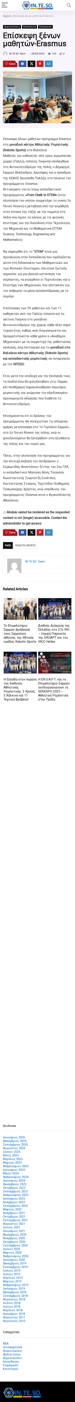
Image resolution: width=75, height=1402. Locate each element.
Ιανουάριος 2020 (14, 1260)
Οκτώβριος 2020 (14, 1242)
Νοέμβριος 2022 (14, 1202)
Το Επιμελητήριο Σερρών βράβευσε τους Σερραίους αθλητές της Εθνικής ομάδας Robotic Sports (20, 633)
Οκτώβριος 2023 (14, 1188)
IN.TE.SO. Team (16, 53)
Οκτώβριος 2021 (14, 1216)
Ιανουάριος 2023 (14, 1198)
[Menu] (5, 5)
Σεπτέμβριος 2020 (15, 1245)
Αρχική (7, 16)
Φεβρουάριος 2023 (15, 1195)
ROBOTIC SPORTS (25, 545)
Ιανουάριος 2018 (14, 1314)
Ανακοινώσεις (12, 1351)
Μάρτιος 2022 (12, 1209)
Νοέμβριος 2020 (14, 1238)
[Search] (69, 5)
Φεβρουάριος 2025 (15, 1166)
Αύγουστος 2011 (14, 1317)
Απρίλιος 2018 (13, 1310)
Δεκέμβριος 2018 (14, 1292)
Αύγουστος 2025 (14, 1148)
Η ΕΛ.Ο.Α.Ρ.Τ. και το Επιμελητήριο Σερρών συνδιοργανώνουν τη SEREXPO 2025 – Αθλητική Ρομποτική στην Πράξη (54, 689)
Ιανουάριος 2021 (14, 1231)
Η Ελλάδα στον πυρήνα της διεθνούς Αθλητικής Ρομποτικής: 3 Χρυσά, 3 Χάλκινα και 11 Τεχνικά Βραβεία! (20, 689)
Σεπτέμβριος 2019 (15, 1267)
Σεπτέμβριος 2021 (15, 1220)
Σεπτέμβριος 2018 (15, 1296)
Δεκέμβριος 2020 (14, 1234)
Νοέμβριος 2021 (14, 1213)
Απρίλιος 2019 (13, 1278)
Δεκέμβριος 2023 (14, 1184)
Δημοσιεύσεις (12, 26)
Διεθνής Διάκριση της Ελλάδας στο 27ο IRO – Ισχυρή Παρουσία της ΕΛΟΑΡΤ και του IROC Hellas (54, 633)
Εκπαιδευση (29, 26)
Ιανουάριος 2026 (14, 1137)
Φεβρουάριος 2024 (15, 1177)
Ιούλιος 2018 (11, 1303)
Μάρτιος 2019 (12, 1281)
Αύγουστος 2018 (14, 1299)
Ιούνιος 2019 (11, 1274)
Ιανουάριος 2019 (14, 1288)
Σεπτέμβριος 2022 (15, 1206)
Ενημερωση (45, 26)
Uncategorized (12, 1347)
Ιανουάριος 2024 (14, 1180)
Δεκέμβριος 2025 (14, 1141)
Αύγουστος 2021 (14, 1224)
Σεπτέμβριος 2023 (15, 1191)
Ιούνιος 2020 (11, 1249)
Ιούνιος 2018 (11, 1306)
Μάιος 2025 (11, 1155)
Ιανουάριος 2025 (14, 1170)
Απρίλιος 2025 (13, 1159)
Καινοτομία (10, 1369)
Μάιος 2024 (11, 1173)
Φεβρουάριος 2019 (15, 1285)
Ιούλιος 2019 (11, 1270)
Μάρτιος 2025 (12, 1162)
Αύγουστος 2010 (14, 1321)
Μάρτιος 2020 (12, 1252)
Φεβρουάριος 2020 (15, 1256)
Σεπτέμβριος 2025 (15, 1144)
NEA (6, 1343)
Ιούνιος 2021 (11, 1227)
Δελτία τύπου (12, 1354)
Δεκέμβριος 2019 (14, 1263)
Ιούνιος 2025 (11, 1152)
